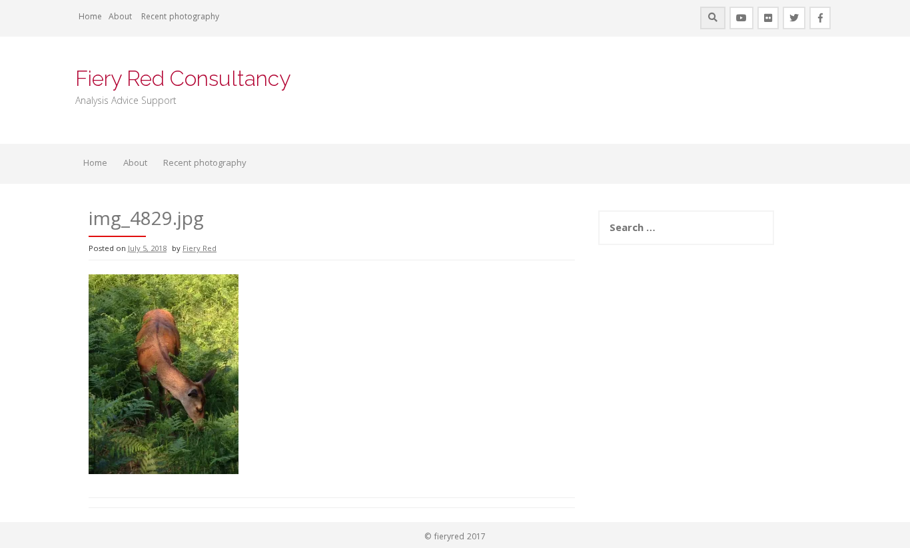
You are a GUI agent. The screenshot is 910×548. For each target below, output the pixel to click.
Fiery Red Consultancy (182, 78)
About (120, 18)
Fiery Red (200, 249)
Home (90, 18)
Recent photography (180, 18)
